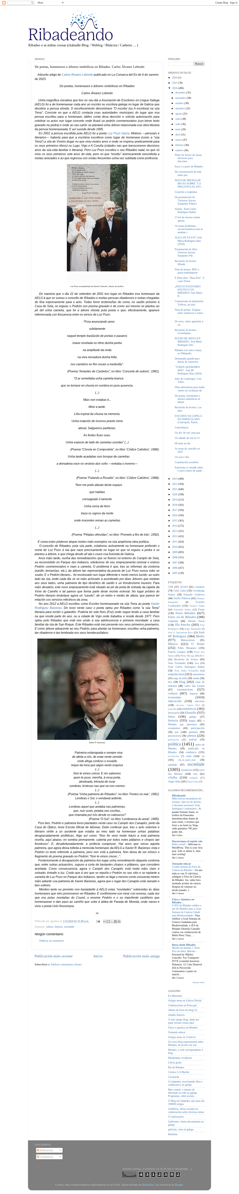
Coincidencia (181, 427)
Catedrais (199, 586)
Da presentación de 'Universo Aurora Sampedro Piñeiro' (186, 200)
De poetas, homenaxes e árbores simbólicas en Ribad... (187, 399)
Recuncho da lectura (186, 659)
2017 (175, 510)
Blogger (179, 1184)
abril (178, 134)
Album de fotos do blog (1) (182, 1009)
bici (170, 681)
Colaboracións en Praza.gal (182, 1005)
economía (174, 697)
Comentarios (46, 1156)
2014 (175, 525)
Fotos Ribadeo (185, 613)
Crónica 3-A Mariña (178, 1072)
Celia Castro (180, 590)
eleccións (199, 701)
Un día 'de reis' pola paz (187, 432)
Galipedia (173, 621)
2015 (175, 520)
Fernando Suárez (182, 609)
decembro (180, 92)
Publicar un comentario (51, 940)
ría (203, 756)
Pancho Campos (176, 651)
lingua (192, 720)
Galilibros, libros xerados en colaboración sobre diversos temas (186, 1110)
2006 (175, 567)
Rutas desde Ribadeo (183, 944)
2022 (175, 483)
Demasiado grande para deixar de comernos (187, 360)
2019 (175, 499)
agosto (179, 113)
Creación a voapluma (186, 191)
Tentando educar (181, 863)
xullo (178, 118)
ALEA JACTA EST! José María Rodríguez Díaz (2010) (188, 240)
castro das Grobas (194, 685)
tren (195, 773)
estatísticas (189, 708)
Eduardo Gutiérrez (194, 594)
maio (178, 129)
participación (197, 728)
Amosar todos (198, 982)
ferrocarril (173, 712)
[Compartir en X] (112, 921)
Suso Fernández (177, 663)
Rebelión (172, 1134)
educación (175, 701)
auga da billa (180, 678)
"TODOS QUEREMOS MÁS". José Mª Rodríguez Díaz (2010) (188, 370)
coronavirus (185, 689)
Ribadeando (179, 795)
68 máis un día (182, 443)
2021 (175, 489)
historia (59, 926)
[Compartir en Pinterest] (119, 921)
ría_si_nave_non (186, 759)
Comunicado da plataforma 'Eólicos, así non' (189, 303)
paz (176, 731)
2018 (175, 504)
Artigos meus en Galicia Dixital (184, 1000)
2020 (175, 494)
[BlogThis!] (108, 921)
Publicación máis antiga (141, 956)
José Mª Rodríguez (186, 634)
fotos (171, 716)
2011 (175, 541)
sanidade (172, 764)
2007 (175, 562)
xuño (178, 124)
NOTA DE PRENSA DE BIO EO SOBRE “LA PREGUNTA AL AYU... (189, 183)
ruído (189, 756)
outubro (179, 103)
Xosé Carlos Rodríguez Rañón (186, 666)
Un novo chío (182, 456)
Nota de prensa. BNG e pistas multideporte (187, 271)
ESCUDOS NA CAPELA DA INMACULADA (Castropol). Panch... (188, 419)
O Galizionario (176, 1116)
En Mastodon (175, 995)
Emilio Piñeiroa (181, 598)
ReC (202, 655)
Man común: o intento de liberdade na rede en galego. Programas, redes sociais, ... (183, 1093)
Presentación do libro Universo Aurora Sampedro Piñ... (186, 252)
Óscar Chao (193, 781)
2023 (175, 478)
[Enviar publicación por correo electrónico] (98, 921)
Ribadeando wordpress (180, 1057)
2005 (175, 572)
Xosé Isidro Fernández (186, 670)
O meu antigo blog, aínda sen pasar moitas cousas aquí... (183, 1021)
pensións (193, 731)
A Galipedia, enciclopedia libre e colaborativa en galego (185, 1083)
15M (170, 586)
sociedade (69, 926)
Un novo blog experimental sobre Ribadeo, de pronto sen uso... (185, 1043)
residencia (191, 752)
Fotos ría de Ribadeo (182, 617)
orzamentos (174, 728)
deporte (194, 693)
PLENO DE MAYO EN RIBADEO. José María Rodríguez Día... (188, 341)
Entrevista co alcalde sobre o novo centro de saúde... (189, 469)
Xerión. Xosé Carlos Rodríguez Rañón (185, 210)
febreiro (179, 144)
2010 (175, 546)
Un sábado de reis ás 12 (187, 437)
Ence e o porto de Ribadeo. (189, 166)
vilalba (172, 777)
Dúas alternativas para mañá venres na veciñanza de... (189, 389)
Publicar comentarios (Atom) (66, 964)
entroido (172, 709)
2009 (175, 552)
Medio (200, 636)
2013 (175, 530)
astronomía (198, 674)
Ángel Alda (174, 781)
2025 (175, 82)
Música (173, 644)
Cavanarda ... (175, 1076)
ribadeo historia (176, 1014)
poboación (173, 739)
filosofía (190, 712)
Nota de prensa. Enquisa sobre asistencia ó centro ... (189, 313)
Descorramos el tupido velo (187, 841)
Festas (201, 609)
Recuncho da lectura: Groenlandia (186, 331)
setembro (180, 108)
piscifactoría (174, 735)
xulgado (194, 777)
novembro (181, 97)
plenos (191, 735)
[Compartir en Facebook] (115, 921)
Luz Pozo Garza (119, 133)
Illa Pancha (182, 624)
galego (192, 716)
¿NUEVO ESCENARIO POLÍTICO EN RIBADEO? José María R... (188, 291)
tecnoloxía (186, 769)
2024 (175, 88)
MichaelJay (147, 1184)
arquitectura (176, 674)
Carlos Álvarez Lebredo (77, 74)
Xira (197, 663)
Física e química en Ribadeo (183, 1027)
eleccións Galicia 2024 (188, 705)
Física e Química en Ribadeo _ (183, 901)
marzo (179, 139)
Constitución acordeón (186, 462)
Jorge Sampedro (192, 628)
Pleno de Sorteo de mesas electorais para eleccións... (188, 158)
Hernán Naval (196, 621)
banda (196, 678)
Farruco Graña (197, 605)
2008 (175, 557)
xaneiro (179, 150)
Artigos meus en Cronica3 (181, 1037)
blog (182, 682)
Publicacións (46, 1150)
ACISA (184, 586)
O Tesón (197, 644)
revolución (173, 756)
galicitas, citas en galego (181, 1129)
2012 (175, 536)
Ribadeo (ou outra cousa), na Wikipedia (188, 352)
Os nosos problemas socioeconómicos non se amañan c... (189, 229)
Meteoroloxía (188, 640)
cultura (49, 926)
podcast (193, 739)
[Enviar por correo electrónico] (105, 921)
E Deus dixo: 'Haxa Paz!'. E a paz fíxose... (189, 279)
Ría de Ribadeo (176, 1067)
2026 (175, 77)
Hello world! (179, 844)
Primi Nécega (187, 655)
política (174, 744)
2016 (175, 515)
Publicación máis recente (54, 956)
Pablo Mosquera (187, 647)
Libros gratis (174, 1062)
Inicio (98, 956)
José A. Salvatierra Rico (180, 632)
